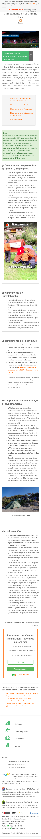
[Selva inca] (20, 739)
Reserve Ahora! (20, 669)
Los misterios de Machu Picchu (16, 701)
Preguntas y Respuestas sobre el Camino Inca (22, 693)
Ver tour (20, 662)
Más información (16, 119)
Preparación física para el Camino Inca (19, 696)
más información (33, 3)
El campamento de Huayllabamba (21, 105)
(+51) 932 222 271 (22, 675)
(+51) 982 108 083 (16, 826)
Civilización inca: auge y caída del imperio (20, 703)
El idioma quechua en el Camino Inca (18, 698)
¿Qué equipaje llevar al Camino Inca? (18, 706)
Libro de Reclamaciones (16, 767)
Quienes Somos (13, 762)
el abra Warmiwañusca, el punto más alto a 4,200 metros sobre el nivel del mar (23, 370)
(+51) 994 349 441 (18, 828)
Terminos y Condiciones (16, 764)
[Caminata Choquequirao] (20, 731)
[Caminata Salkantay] (20, 724)
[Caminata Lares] (20, 746)
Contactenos (24, 762)
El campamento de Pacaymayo (21, 109)
